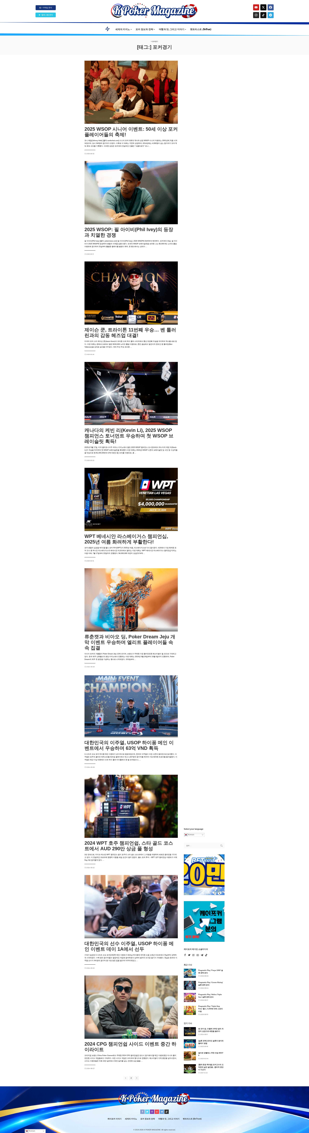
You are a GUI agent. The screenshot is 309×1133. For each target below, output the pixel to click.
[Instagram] (256, 15)
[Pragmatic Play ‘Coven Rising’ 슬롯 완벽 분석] (190, 985)
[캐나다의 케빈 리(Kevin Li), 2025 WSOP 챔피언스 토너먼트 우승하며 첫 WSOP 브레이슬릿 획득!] (131, 393)
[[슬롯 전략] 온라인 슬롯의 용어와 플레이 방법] (190, 1043)
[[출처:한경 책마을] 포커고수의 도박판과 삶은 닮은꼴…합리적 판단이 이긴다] (190, 1068)
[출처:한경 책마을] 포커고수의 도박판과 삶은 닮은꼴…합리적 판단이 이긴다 (211, 1067)
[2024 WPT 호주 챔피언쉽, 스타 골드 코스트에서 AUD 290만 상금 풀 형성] (131, 806)
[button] (45, 15)
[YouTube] (198, 955)
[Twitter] (189, 955)
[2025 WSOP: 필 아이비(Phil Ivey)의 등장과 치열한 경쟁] (131, 192)
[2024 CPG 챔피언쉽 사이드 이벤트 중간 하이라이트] (131, 1007)
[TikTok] (206, 955)
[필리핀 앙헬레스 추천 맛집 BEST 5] (190, 1055)
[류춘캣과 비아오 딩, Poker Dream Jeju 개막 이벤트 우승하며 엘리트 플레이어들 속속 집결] (131, 599)
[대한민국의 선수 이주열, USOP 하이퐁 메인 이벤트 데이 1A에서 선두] (131, 906)
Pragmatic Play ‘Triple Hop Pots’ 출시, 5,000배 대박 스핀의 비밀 (210, 1008)
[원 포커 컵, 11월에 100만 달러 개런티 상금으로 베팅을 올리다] (190, 1031)
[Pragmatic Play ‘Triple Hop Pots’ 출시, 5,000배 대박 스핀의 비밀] (190, 1010)
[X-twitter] (263, 7)
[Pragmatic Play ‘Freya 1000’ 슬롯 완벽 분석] (190, 973)
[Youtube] (256, 7)
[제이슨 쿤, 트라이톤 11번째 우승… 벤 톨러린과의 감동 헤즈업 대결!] (131, 293)
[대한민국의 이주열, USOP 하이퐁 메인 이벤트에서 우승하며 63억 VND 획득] (131, 705)
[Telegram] (271, 15)
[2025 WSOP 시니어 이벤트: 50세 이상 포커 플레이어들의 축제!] (131, 92)
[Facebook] (271, 7)
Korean (190, 835)
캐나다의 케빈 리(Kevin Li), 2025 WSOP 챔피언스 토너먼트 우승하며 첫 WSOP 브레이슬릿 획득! (128, 436)
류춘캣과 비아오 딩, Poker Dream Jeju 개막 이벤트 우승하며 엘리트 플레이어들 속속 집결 (129, 642)
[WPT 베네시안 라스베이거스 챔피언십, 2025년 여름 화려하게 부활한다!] (131, 499)
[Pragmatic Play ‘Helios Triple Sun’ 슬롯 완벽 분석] (190, 997)
